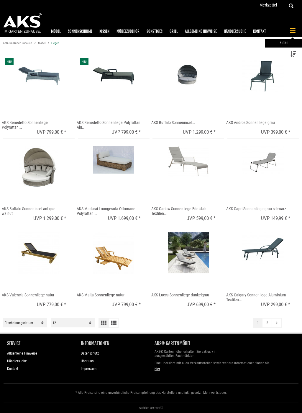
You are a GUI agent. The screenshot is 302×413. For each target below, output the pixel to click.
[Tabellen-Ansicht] (104, 323)
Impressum (88, 369)
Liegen (55, 43)
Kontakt (259, 31)
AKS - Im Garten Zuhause (18, 43)
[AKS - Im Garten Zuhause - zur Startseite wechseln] (22, 23)
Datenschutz (90, 353)
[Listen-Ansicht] (114, 323)
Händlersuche (235, 31)
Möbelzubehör (127, 31)
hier (157, 369)
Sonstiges (155, 31)
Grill (174, 31)
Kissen (104, 31)
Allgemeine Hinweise (201, 31)
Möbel (56, 31)
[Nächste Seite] (277, 323)
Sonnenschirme (80, 31)
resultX (159, 407)
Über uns (87, 361)
